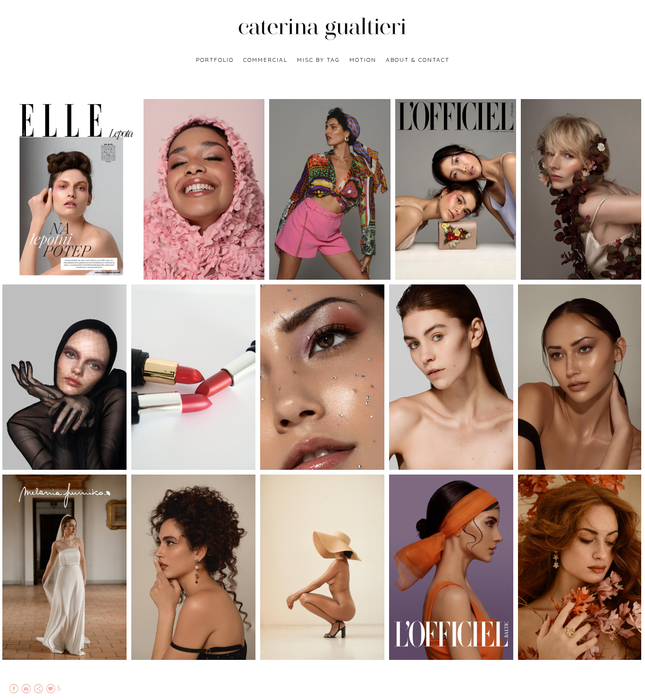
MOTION (362, 59)
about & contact (418, 59)
